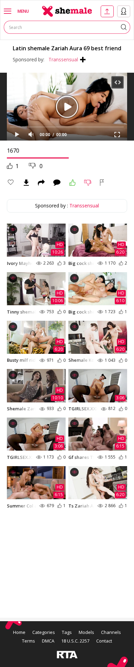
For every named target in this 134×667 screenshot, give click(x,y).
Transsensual (63, 59)
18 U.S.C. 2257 (75, 641)
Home (19, 632)
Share (41, 182)
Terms (28, 641)
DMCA (48, 641)
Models (86, 632)
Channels (111, 632)
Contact (104, 641)
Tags (67, 632)
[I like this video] (72, 182)
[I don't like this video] (87, 182)
